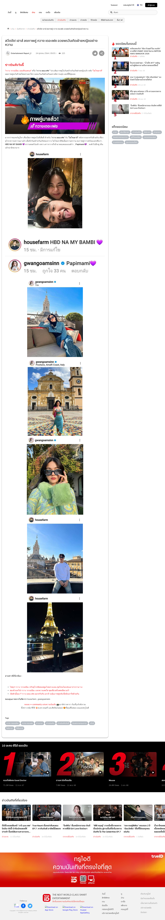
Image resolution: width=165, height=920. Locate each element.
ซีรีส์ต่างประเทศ (107, 20)
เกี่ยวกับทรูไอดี (146, 894)
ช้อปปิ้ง (105, 905)
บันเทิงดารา (21, 29)
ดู (15, 12)
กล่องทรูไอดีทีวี (108, 909)
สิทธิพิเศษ (24, 12)
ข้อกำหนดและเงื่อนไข (148, 898)
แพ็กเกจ (124, 905)
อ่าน (33, 12)
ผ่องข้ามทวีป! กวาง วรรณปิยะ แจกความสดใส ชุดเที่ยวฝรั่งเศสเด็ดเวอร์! (39, 690)
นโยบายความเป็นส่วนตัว (149, 903)
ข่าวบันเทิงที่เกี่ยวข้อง (14, 800)
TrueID (15, 5)
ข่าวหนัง (83, 20)
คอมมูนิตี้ (124, 909)
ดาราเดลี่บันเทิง (135, 113)
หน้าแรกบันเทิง (48, 20)
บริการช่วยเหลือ (146, 908)
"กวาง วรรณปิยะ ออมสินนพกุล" (18, 71)
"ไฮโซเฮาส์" (97, 71)
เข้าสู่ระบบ (151, 5)
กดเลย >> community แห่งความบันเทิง (40, 704)
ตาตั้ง (48, 12)
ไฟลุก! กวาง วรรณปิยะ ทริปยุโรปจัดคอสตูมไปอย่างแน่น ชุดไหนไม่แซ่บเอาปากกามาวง (46, 687)
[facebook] (23, 905)
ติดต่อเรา (144, 912)
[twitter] (30, 905)
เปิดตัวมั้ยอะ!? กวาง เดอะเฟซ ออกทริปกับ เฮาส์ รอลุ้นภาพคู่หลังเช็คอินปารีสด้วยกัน (44, 694)
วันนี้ (9, 12)
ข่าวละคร (73, 20)
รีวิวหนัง (94, 20)
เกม (40, 12)
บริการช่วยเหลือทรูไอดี (110, 913)
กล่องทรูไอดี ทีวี (128, 5)
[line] (16, 905)
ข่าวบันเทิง (62, 20)
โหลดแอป (114, 5)
